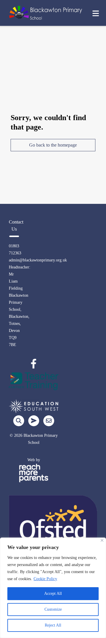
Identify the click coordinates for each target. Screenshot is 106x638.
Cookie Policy (45, 579)
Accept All (53, 593)
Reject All (53, 625)
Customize (53, 609)
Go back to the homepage (53, 144)
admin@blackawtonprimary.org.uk (38, 260)
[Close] (102, 540)
